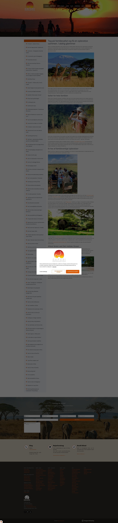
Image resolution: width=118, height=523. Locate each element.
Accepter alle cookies (72, 271)
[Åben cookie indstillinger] (1, 521)
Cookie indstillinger (43, 271)
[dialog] (59, 261)
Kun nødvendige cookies (58, 272)
